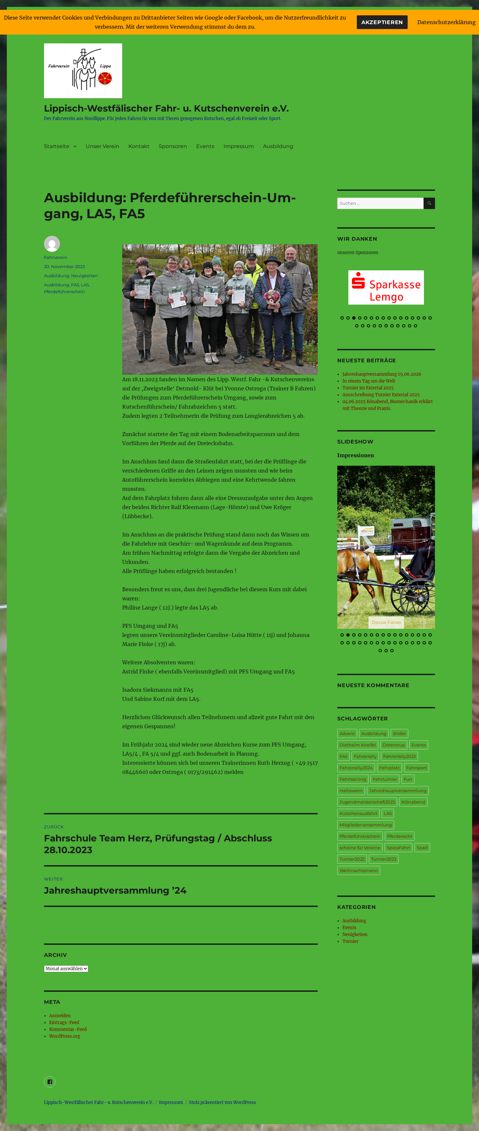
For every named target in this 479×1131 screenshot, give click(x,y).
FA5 (75, 284)
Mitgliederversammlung (366, 824)
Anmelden (60, 1015)
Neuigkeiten (84, 275)
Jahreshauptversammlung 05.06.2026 (381, 374)
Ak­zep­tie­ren (382, 22)
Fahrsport (416, 767)
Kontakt (139, 146)
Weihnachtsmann (359, 870)
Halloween (351, 790)
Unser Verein (102, 146)
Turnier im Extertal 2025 (368, 388)
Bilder (399, 733)
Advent (347, 733)
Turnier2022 (352, 859)
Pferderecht (399, 836)
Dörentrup (394, 744)
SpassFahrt (398, 847)
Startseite (56, 146)
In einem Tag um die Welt (368, 381)
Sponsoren (173, 146)
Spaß (422, 847)
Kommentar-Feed (68, 1029)
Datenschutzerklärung (446, 22)
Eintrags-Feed (64, 1022)
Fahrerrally (365, 756)
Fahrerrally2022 (399, 756)
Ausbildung (278, 146)
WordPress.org (64, 1036)
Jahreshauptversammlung (398, 790)
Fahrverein (55, 257)
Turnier (350, 941)
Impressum (239, 146)
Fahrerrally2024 (356, 767)
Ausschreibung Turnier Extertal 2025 (381, 395)
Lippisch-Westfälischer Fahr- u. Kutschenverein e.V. (166, 108)
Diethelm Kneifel (358, 744)
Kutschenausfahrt (358, 813)
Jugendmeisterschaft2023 (367, 802)
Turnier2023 (383, 859)
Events (205, 146)
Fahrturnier (385, 779)
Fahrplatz (389, 767)
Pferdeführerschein (64, 291)
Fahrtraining (353, 779)
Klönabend (413, 802)
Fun (408, 779)
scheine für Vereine (360, 847)
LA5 (85, 284)
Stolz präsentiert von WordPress (222, 1102)
